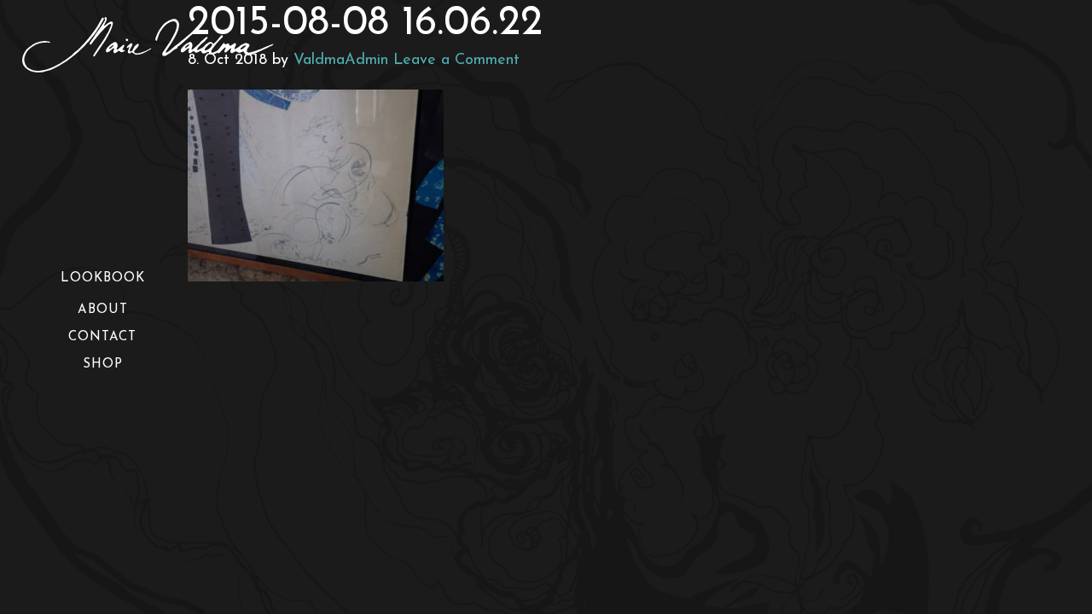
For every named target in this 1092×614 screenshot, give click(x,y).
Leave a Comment (456, 60)
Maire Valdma (171, 44)
